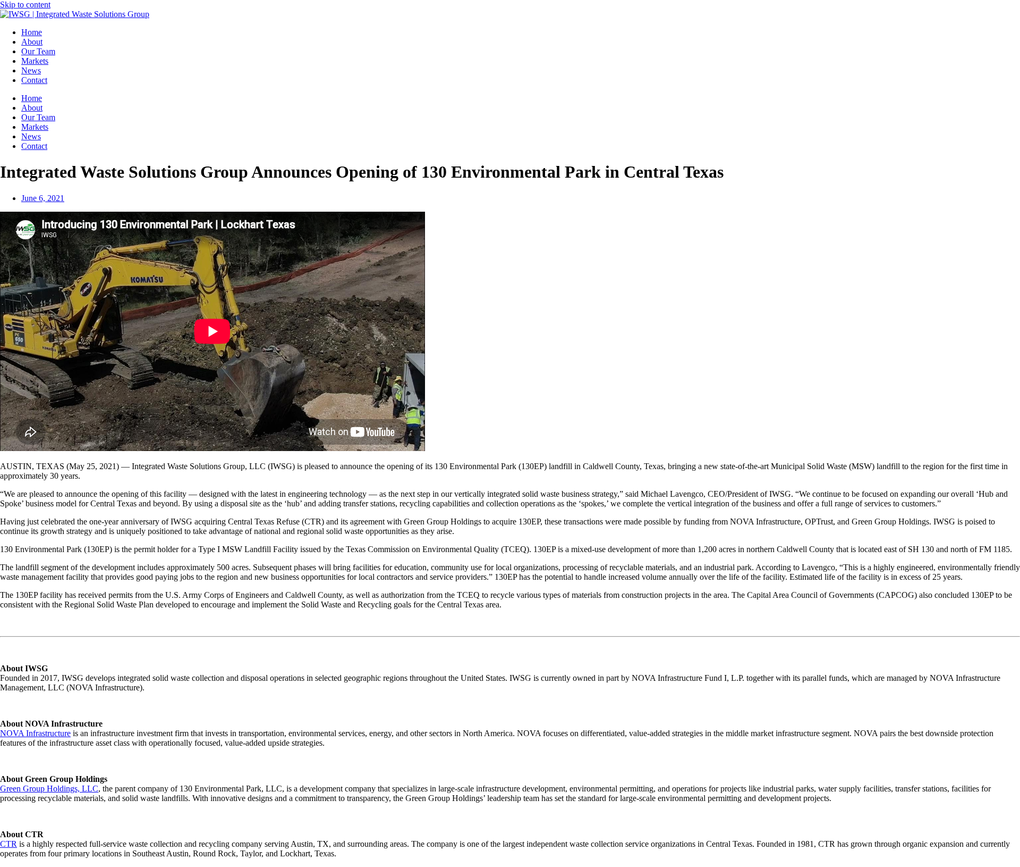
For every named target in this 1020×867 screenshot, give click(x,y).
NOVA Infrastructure (35, 733)
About (31, 41)
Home (31, 32)
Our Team (38, 51)
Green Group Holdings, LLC (49, 788)
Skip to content (25, 4)
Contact (34, 80)
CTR (8, 843)
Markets (34, 60)
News (31, 70)
